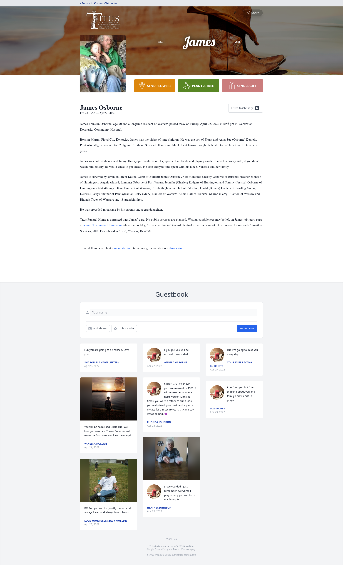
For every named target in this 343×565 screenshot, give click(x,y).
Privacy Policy (161, 549)
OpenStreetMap (175, 554)
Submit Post (247, 328)
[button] (108, 398)
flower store (176, 248)
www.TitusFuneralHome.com (102, 225)
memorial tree (123, 248)
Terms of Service (181, 549)
